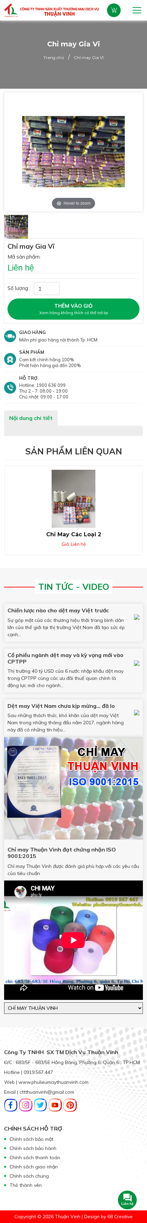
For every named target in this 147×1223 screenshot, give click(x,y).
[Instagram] (25, 1104)
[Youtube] (55, 1104)
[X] (40, 1104)
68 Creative (120, 1216)
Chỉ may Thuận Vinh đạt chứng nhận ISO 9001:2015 (62, 852)
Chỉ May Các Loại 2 (73, 534)
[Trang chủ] (51, 9)
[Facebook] (11, 1104)
